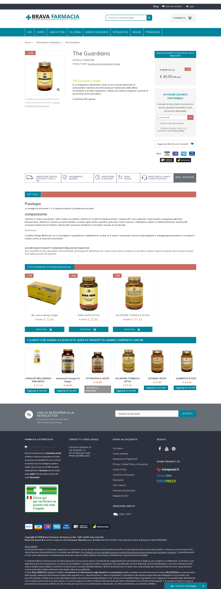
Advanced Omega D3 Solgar (68, 380)
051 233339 (184, 177)
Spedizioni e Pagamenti (125, 458)
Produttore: (80, 64)
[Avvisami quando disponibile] (190, 117)
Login (191, 6)
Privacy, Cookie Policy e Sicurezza (130, 464)
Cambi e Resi (119, 469)
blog (155, 6)
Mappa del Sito (121, 495)
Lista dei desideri (173, 6)
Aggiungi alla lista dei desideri (172, 143)
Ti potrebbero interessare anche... (49, 267)
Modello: (78, 60)
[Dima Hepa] (89, 293)
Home (28, 42)
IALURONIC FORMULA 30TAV (133, 315)
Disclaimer (118, 480)
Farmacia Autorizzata (124, 490)
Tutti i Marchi (119, 485)
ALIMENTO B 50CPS (187, 378)
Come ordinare (120, 453)
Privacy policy (177, 130)
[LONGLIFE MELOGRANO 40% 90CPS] (38, 361)
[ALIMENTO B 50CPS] (187, 361)
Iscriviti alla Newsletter (172, 123)
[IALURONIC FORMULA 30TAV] (127, 361)
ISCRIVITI (187, 413)
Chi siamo (118, 448)
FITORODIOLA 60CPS (97, 378)
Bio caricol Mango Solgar (44, 315)
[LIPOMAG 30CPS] (157, 361)
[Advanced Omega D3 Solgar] (68, 361)
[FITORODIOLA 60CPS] (97, 361)
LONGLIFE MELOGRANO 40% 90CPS (38, 380)
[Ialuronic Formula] (133, 293)
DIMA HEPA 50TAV (89, 315)
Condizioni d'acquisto (124, 474)
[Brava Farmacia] (52, 17)
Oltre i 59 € (125, 514)
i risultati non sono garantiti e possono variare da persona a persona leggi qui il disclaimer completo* (130, 552)
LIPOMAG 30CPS (157, 378)
